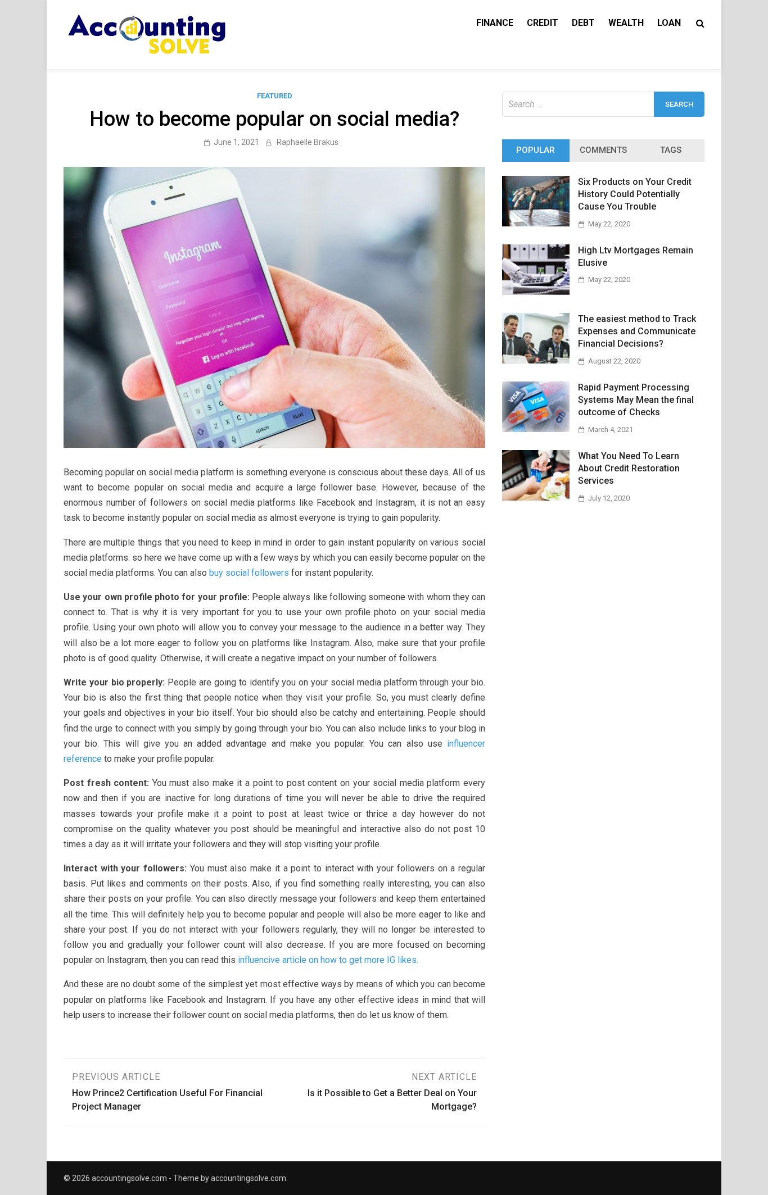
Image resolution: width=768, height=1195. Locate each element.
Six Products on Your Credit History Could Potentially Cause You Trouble (635, 194)
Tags (670, 150)
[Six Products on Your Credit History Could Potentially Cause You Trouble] (536, 223)
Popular (535, 150)
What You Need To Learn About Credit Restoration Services (629, 469)
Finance (494, 22)
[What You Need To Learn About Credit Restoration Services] (536, 497)
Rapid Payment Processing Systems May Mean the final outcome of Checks (636, 400)
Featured (274, 96)
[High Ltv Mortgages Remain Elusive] (536, 292)
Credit (542, 22)
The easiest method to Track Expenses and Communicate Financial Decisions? (637, 331)
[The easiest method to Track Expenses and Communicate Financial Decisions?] (536, 360)
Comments (603, 150)
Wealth (626, 22)
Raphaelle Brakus (307, 142)
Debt (583, 22)
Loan (669, 22)
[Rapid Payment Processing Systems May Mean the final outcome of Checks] (536, 429)
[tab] (536, 150)
